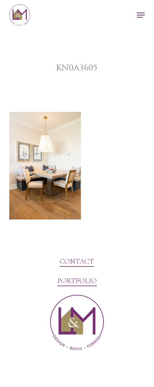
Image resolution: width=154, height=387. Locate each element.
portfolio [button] (77, 281)
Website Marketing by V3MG (44, 367)
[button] (141, 15)
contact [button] (77, 261)
